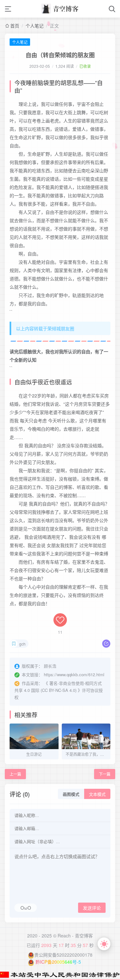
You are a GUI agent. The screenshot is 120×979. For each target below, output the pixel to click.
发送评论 (92, 908)
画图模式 (71, 794)
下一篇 (104, 774)
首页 (14, 25)
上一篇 (15, 774)
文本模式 (97, 794)
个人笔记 (35, 25)
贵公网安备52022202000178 (63, 955)
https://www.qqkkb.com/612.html (74, 674)
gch (22, 643)
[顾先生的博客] (60, 9)
